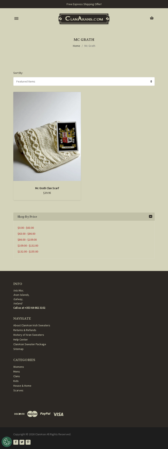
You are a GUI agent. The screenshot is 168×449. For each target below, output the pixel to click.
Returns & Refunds (24, 330)
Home (76, 46)
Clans (16, 376)
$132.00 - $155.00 (28, 251)
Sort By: (18, 73)
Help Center (20, 339)
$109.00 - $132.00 (28, 245)
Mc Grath (89, 46)
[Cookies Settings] (7, 442)
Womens (18, 367)
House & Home (22, 385)
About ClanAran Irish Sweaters (31, 325)
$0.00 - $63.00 (26, 228)
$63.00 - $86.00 (26, 233)
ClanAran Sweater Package (29, 344)
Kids (16, 381)
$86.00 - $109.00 (27, 239)
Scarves (18, 390)
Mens (16, 371)
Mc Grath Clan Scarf (47, 188)
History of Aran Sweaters (28, 335)
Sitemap (18, 349)
